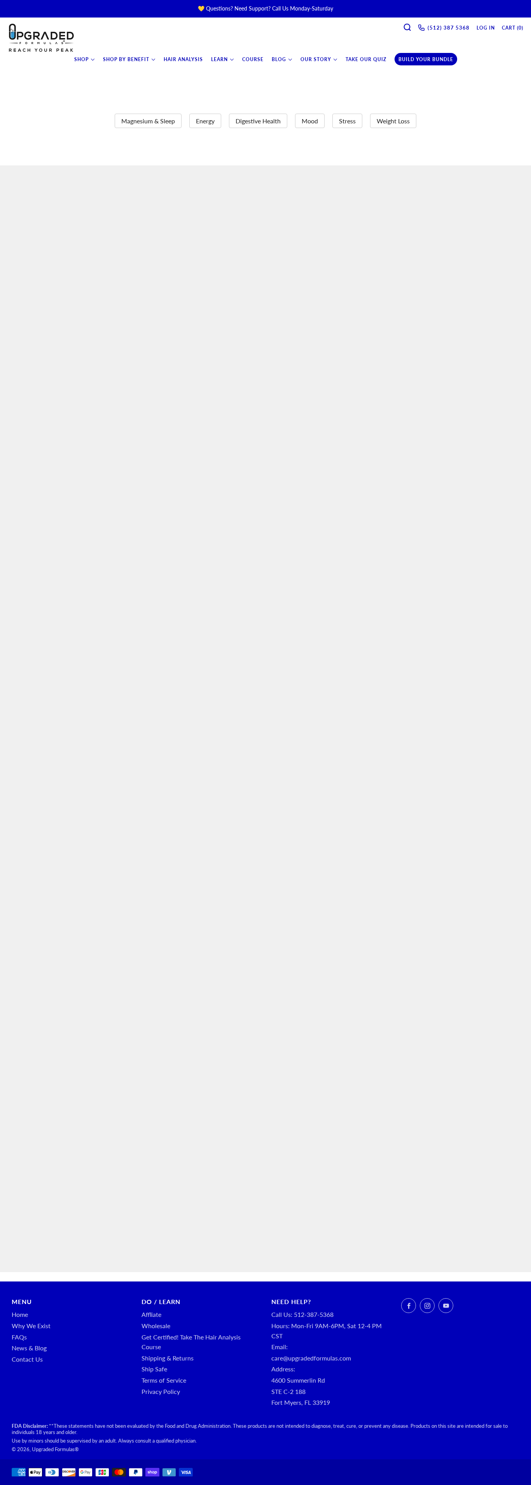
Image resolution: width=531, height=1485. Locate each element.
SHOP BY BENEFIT (126, 59)
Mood (310, 121)
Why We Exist (31, 1325)
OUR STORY (315, 59)
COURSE (253, 59)
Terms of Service (163, 1380)
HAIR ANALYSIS (183, 59)
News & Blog (29, 1348)
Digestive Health (258, 121)
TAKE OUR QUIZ (366, 59)
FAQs (19, 1337)
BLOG (279, 59)
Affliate (151, 1314)
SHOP (81, 59)
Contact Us (27, 1359)
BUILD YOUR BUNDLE (425, 59)
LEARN (219, 59)
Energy (205, 121)
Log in (486, 28)
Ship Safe (154, 1369)
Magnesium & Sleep (148, 121)
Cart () (512, 28)
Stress (347, 121)
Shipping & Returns (167, 1358)
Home (20, 1314)
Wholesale (155, 1325)
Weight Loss (393, 121)
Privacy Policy (160, 1391)
